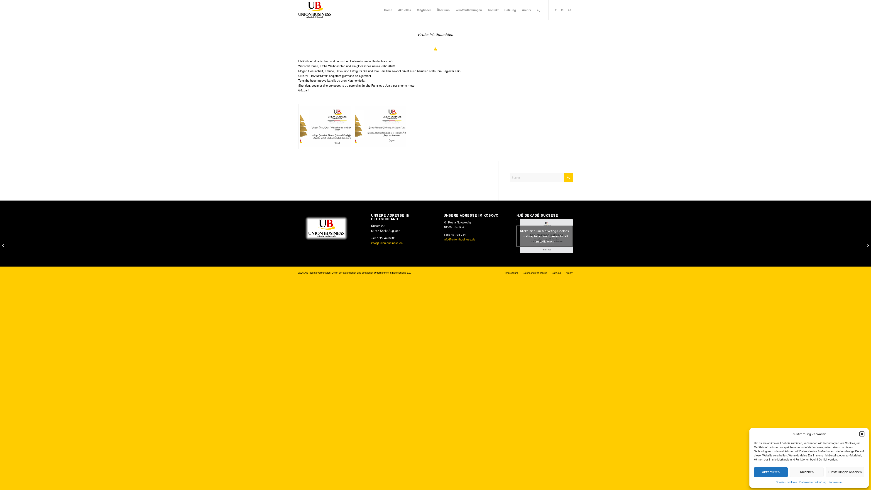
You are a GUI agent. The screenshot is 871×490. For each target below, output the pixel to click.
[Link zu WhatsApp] (569, 9)
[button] (862, 434)
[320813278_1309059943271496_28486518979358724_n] (380, 126)
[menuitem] (388, 10)
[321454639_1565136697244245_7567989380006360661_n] (325, 126)
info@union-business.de (387, 243)
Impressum (835, 482)
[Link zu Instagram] (562, 9)
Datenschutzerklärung (813, 482)
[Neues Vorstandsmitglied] (3, 245)
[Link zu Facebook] (555, 9)
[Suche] (538, 10)
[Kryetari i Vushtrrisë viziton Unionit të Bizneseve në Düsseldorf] (867, 245)
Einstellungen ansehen (845, 472)
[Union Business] (314, 10)
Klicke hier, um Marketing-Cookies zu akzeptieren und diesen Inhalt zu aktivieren (544, 236)
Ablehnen (807, 472)
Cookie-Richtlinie (786, 482)
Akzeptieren (771, 472)
